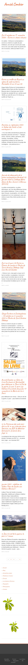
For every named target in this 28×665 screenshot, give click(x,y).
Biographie (5, 584)
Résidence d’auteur (8, 576)
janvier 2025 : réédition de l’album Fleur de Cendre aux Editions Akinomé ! (12, 486)
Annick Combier (14, 4)
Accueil (5, 567)
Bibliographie (6, 586)
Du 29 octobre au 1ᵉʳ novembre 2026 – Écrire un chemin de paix (14, 36)
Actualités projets (7, 573)
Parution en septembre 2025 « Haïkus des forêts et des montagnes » (12, 127)
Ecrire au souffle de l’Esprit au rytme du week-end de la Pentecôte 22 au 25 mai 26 (13, 81)
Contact (5, 589)
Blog (4, 570)
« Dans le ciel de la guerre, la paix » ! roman (13, 534)
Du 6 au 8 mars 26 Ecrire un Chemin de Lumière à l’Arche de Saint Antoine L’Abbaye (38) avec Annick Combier (13, 266)
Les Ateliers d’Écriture (8, 581)
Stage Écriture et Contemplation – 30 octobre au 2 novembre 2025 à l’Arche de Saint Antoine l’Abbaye (14, 317)
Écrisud (5, 578)
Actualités (6, 659)
